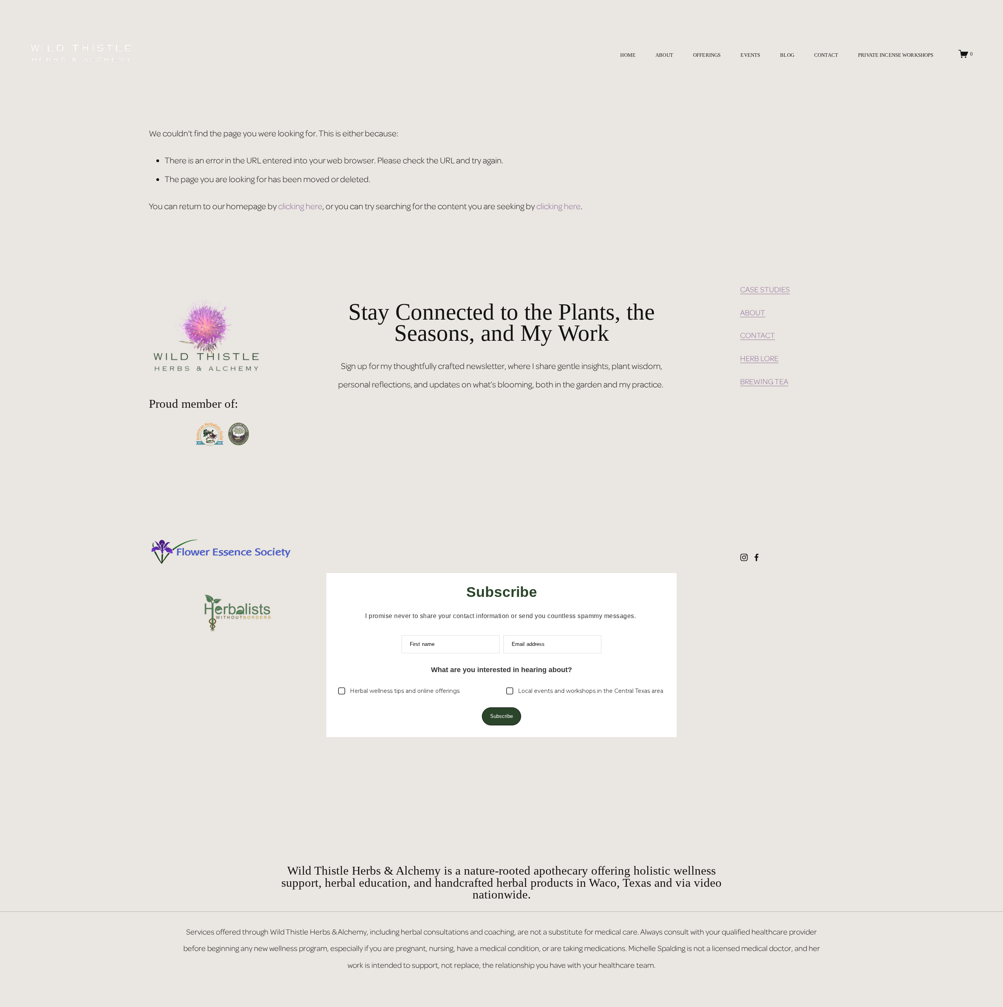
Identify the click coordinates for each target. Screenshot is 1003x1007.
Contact (826, 55)
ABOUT (752, 312)
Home (627, 55)
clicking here (300, 206)
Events (750, 55)
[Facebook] (756, 557)
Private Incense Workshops (895, 55)
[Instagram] (744, 557)
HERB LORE (759, 358)
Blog (787, 55)
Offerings (707, 55)
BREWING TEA (764, 381)
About (664, 55)
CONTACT (757, 335)
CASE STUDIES (765, 289)
